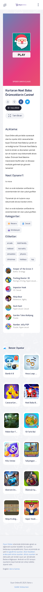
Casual (27, 223)
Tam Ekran (17, 115)
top (32, 259)
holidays (23, 259)
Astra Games (14, 569)
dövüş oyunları (29, 554)
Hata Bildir (15, 108)
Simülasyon (15, 230)
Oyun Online (7, 544)
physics (23, 254)
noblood (10, 249)
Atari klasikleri (29, 552)
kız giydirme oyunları (15, 552)
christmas (11, 259)
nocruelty (22, 249)
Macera (14, 223)
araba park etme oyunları (13, 554)
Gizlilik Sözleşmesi (21, 587)
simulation (11, 254)
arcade (10, 243)
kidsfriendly (22, 243)
